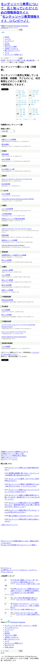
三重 (20, 106)
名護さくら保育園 (7, 290)
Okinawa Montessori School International (14, 336)
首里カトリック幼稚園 (9, 139)
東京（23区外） (22, 92)
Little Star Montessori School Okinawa (13, 245)
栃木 (25, 96)
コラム (7, 43)
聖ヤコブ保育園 (7, 315)
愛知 (25, 104)
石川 (25, 100)
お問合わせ (4, 27)
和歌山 (32, 104)
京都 (38, 100)
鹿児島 (34, 114)
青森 (38, 90)
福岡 (34, 109)
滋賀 (35, 100)
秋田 (34, 94)
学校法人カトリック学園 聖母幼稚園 (13, 219)
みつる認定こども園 (8, 169)
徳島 (24, 112)
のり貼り (33, 583)
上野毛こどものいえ (11, 48)
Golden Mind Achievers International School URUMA (18, 199)
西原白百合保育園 (7, 300)
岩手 (34, 92)
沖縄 (38, 114)
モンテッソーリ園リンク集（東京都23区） (21, 60)
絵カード (33, 609)
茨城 (22, 96)
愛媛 (24, 114)
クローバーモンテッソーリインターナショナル (17, 228)
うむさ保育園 (6, 275)
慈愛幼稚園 (5, 235)
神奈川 (20, 94)
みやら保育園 (6, 159)
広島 (24, 111)
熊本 (36, 111)
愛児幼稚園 (5, 144)
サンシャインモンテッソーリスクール (14, 331)
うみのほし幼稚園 (7, 270)
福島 (34, 96)
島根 (24, 109)
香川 (21, 114)
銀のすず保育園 (7, 285)
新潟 (20, 100)
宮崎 (36, 112)
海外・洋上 (19, 119)
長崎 (34, 111)
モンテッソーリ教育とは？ (14, 54)
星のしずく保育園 (7, 280)
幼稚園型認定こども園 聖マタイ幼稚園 (14, 255)
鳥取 (21, 109)
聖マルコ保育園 (7, 260)
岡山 (21, 111)
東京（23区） (22, 90)
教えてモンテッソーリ (12, 50)
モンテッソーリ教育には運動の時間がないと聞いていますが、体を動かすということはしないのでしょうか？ (22, 497)
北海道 (34, 90)
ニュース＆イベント (11, 627)
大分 (34, 112)
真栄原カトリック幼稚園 (9, 240)
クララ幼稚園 (6, 346)
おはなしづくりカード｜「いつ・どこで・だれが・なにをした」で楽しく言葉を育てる (24, 605)
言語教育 (27, 609)
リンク (7, 52)
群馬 (20, 97)
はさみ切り (34, 599)
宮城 (36, 92)
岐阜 (20, 104)
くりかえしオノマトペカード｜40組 (25, 613)
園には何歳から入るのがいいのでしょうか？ (24, 516)
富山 (22, 100)
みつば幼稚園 (6, 310)
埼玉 (24, 94)
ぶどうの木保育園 (7, 209)
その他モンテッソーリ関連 (29, 119)
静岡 (22, 104)
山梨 (22, 102)
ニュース (8, 39)
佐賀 (36, 109)
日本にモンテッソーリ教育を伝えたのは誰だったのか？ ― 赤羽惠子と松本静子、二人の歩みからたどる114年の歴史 (25, 590)
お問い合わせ (9, 647)
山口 (21, 112)
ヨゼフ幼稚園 (6, 194)
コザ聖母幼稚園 (7, 214)
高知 (21, 116)
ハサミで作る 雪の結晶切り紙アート (25, 598)
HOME (7, 37)
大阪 (32, 100)
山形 (36, 94)
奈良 (35, 102)
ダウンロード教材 (11, 46)
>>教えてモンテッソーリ (9, 525)
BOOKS (7, 45)
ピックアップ (9, 41)
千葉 (20, 96)
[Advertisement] (15, 373)
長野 (25, 102)
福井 (20, 102)
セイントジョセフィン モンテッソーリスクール (17, 179)
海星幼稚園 (5, 154)
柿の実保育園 (6, 184)
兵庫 (32, 102)
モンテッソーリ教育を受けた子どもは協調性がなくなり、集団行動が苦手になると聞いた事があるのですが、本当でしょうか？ (22, 505)
